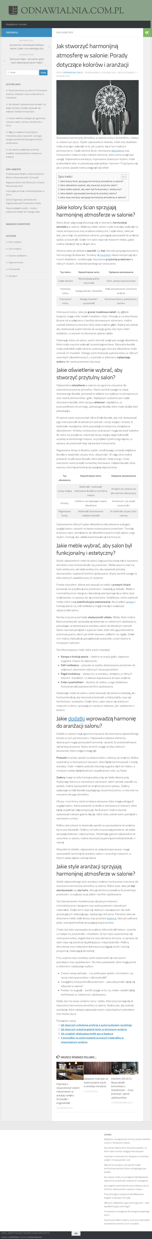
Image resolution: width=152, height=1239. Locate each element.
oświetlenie (117, 150)
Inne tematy (14, 269)
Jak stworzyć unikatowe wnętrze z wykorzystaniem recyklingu (96, 1025)
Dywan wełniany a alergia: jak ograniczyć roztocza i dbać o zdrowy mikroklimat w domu (25, 122)
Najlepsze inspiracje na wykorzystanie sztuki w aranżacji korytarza (96, 1082)
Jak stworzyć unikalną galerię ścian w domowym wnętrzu (94, 1029)
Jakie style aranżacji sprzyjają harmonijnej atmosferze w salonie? (93, 197)
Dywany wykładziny (18, 255)
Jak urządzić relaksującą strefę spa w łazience (87, 1033)
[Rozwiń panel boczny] (147, 32)
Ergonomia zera (16, 262)
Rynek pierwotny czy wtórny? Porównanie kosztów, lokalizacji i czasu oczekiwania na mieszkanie (26, 94)
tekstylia (111, 918)
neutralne (105, 255)
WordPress (14, 1237)
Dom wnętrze (64, 32)
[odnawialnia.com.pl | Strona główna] (65, 10)
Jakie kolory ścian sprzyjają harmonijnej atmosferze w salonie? (91, 181)
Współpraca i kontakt (16, 24)
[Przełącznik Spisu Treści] (122, 176)
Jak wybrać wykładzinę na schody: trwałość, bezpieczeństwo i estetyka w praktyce (24, 153)
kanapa (130, 602)
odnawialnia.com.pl (73, 72)
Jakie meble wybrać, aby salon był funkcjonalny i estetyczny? (91, 189)
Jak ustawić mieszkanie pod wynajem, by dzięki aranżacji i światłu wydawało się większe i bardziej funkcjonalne (26, 108)
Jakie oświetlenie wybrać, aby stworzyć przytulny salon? (88, 185)
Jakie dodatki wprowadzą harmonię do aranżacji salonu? (88, 193)
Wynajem (13, 276)
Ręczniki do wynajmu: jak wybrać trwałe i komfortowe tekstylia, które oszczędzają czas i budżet (125, 1168)
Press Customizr (35, 1237)
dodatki (76, 718)
